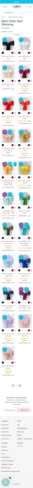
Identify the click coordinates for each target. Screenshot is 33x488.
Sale (18, 425)
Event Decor (5, 432)
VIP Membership (22, 428)
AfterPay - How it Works (24, 439)
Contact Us (16, 2)
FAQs (2, 454)
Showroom (20, 432)
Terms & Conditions (7, 461)
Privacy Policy (5, 457)
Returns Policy (5, 468)
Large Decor (5, 428)
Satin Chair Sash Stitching (15, 17)
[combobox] (16, 12)
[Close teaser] (10, 478)
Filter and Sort (8, 31)
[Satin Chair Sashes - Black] (3, 53)
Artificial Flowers (6, 435)
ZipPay (19, 435)
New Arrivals (5, 439)
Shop (2, 17)
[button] (6, 482)
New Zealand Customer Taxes (10, 471)
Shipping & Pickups (7, 464)
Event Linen (5, 425)
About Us (4, 447)
